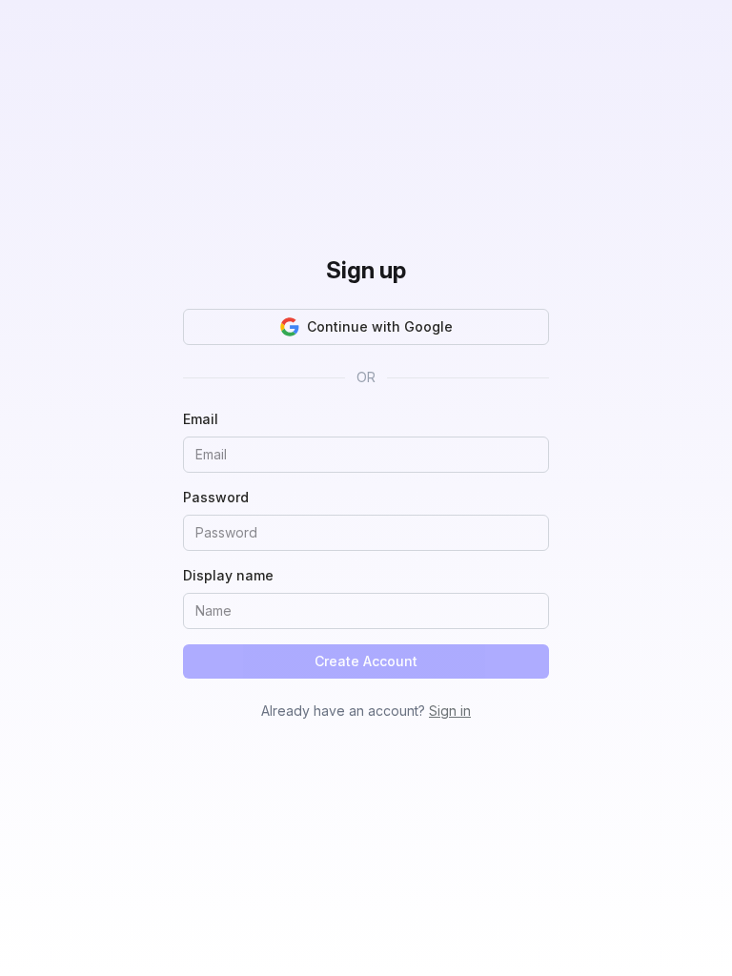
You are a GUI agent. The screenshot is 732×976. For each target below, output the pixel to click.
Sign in (450, 710)
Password (216, 497)
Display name (228, 575)
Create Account (366, 661)
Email (200, 419)
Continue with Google (380, 326)
